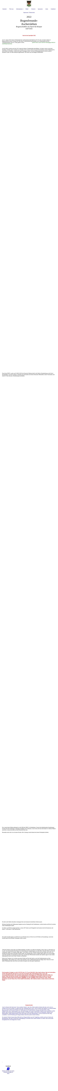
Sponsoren (40, 9)
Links (46, 9)
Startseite (4, 9)
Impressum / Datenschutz (29, 12)
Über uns (11, 9)
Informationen (19, 9)
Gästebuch (53, 9)
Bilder (27, 9)
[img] (29, 3)
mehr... (3, 1001)
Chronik (33, 9)
